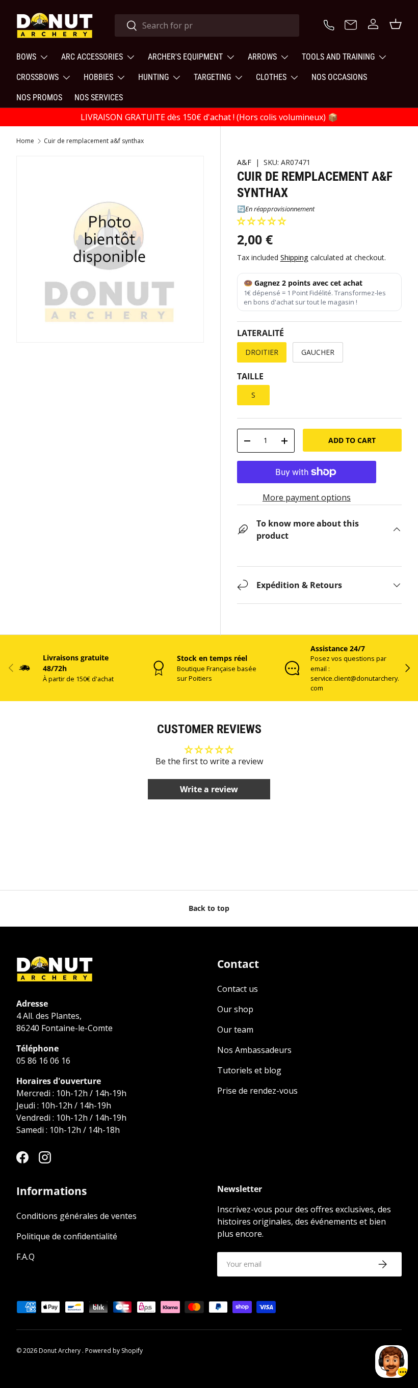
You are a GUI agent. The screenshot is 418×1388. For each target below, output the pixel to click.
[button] (261, 221)
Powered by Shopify (114, 1350)
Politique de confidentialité (66, 1236)
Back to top (209, 908)
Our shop (235, 1009)
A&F (244, 162)
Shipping (294, 257)
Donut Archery (60, 1350)
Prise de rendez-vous (257, 1090)
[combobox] (207, 25)
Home (25, 141)
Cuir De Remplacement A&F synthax (94, 141)
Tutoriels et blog (249, 1070)
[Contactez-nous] (350, 25)
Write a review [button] (209, 789)
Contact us (237, 988)
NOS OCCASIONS (339, 77)
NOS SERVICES (98, 97)
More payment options (307, 497)
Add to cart (352, 440)
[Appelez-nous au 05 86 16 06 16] (330, 24)
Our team (235, 1029)
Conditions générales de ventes (76, 1216)
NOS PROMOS (39, 97)
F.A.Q (25, 1256)
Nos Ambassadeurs (254, 1050)
